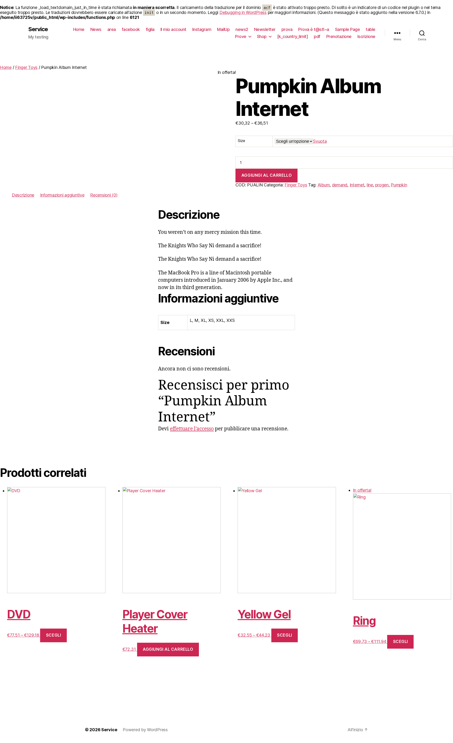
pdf (317, 36)
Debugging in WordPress (243, 12)
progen (381, 184)
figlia (150, 29)
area (111, 29)
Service (38, 29)
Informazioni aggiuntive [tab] (62, 195)
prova (287, 29)
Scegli (53, 635)
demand (339, 184)
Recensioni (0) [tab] (103, 195)
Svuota (320, 141)
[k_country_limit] (292, 36)
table (370, 29)
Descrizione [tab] (23, 195)
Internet (357, 184)
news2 (241, 29)
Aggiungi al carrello (266, 175)
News (95, 29)
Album (324, 184)
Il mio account (173, 29)
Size (241, 140)
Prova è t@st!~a (313, 29)
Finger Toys (26, 67)
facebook (131, 29)
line (370, 184)
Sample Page (347, 29)
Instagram (201, 29)
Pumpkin (399, 184)
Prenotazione (339, 36)
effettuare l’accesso (192, 429)
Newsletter (265, 29)
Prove (240, 36)
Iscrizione (366, 36)
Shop (262, 36)
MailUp (223, 29)
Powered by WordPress (145, 729)
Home (78, 29)
